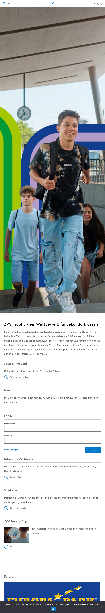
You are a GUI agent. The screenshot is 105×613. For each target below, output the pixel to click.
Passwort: (8, 436)
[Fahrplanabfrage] (52, 3)
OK (53, 609)
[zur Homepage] (52, 159)
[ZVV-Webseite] (97, 3)
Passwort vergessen (12, 450)
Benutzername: (10, 423)
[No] (101, 607)
